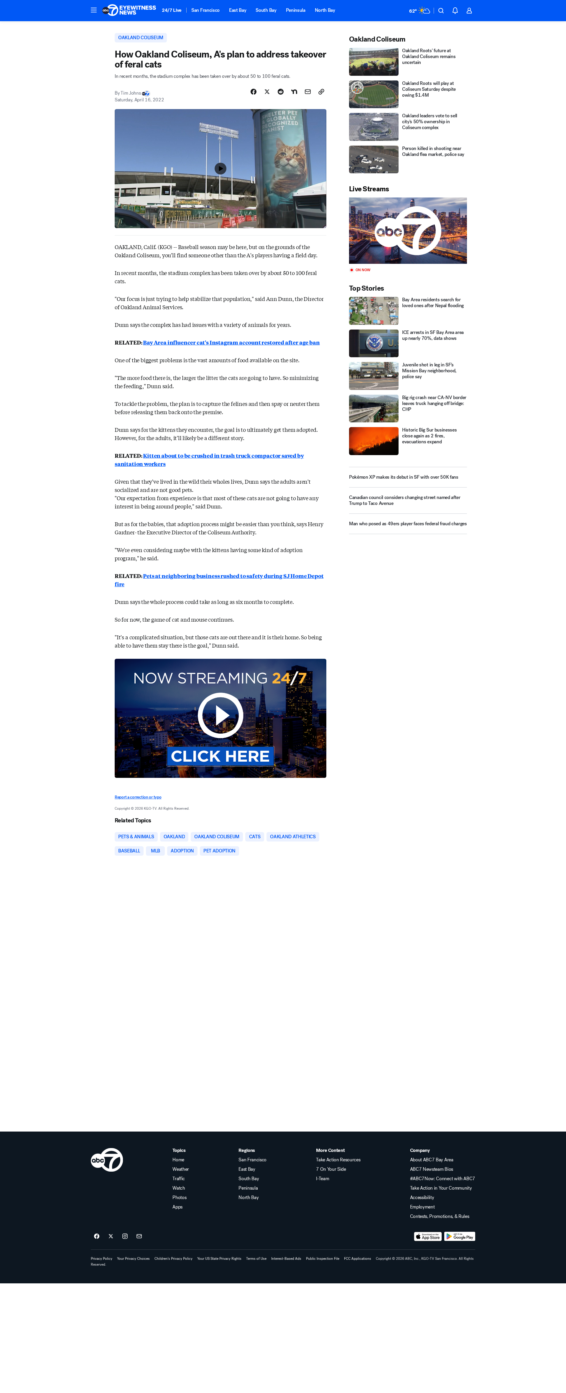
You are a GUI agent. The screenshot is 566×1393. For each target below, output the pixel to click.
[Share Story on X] (267, 92)
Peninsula (295, 10)
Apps (177, 1207)
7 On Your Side (331, 1169)
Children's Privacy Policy (173, 1258)
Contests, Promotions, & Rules (439, 1216)
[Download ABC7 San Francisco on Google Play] (459, 1236)
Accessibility (422, 1197)
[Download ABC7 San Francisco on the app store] (428, 1236)
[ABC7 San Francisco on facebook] (97, 1236)
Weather (180, 1169)
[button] (94, 10)
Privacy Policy (101, 1258)
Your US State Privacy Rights (219, 1258)
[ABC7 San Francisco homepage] (129, 10)
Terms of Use (256, 1258)
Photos (179, 1197)
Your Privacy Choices (133, 1258)
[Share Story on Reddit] (281, 92)
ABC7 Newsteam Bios (431, 1169)
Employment (422, 1207)
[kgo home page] (107, 1160)
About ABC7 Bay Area (431, 1159)
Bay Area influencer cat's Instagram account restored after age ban (231, 342)
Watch (178, 1188)
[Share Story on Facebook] (254, 92)
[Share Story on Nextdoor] (294, 92)
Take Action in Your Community (441, 1188)
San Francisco (205, 10)
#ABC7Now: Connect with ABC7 (442, 1178)
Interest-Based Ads (286, 1258)
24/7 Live (172, 10)
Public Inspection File (322, 1258)
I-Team (322, 1178)
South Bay (266, 10)
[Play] (408, 230)
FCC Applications (357, 1258)
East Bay (237, 10)
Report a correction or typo (138, 797)
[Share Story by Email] (308, 92)
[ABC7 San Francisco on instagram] (125, 1236)
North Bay (325, 10)
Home (178, 1159)
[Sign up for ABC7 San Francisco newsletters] (139, 1236)
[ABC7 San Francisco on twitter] (111, 1236)
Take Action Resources (338, 1159)
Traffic (178, 1178)
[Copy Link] (321, 92)
